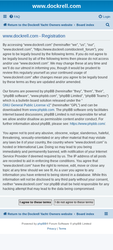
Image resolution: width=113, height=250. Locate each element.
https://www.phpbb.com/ (87, 124)
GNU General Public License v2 (26, 105)
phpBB (42, 223)
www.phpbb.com (42, 110)
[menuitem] (14, 16)
